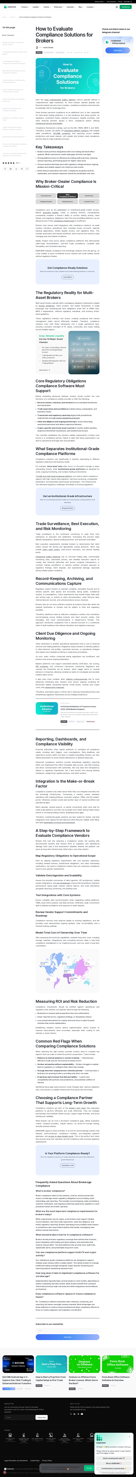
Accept (89, 1468)
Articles (12, 17)
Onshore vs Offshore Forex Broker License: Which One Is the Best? (83, 1380)
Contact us (126, 7)
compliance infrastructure (64, 221)
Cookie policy (62, 1469)
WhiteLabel (58, 7)
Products (24, 7)
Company (90, 7)
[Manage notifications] (4, 1472)
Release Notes (99, 1)
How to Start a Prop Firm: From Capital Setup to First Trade (51, 1378)
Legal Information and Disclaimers (16, 1460)
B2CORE (19, 1389)
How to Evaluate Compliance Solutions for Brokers (35, 17)
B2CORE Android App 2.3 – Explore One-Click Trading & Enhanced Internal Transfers (17, 1380)
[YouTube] (82, 1414)
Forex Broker (60, 52)
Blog (80, 7)
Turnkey (46, 7)
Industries (70, 7)
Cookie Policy (35, 1460)
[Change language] (117, 7)
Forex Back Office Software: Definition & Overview (116, 1378)
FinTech (71, 721)
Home (4, 17)
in (74, 1414)
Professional (90, 721)
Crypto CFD (80, 721)
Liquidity (36, 7)
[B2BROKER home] (10, 7)
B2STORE (127, 1)
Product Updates (8, 1389)
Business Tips (48, 52)
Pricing (120, 1)
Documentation (111, 1)
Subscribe (42, 1417)
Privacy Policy (47, 1460)
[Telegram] (78, 1414)
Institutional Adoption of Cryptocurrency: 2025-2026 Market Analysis (78, 707)
